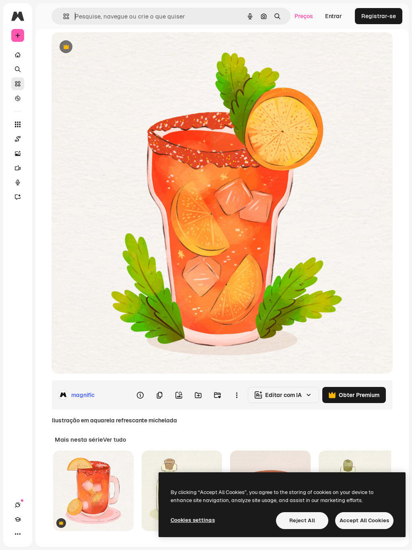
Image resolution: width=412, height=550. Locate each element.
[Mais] (17, 533)
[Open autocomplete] (63, 16)
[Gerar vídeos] (17, 167)
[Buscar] (17, 69)
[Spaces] (17, 138)
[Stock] (17, 83)
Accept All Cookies (364, 520)
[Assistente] (17, 196)
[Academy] (17, 519)
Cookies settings (193, 520)
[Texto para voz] (17, 182)
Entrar (333, 16)
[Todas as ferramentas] (17, 124)
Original (103, 47)
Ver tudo (114, 439)
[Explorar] (17, 98)
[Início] (17, 54)
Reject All (302, 520)
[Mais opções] (237, 395)
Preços (304, 16)
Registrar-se (378, 16)
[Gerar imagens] (17, 153)
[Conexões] (17, 504)
